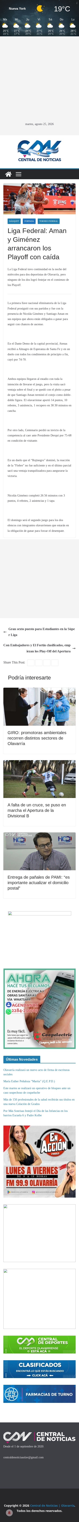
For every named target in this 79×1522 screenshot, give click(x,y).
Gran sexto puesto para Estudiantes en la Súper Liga (41, 632)
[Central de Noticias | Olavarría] (8, 174)
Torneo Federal (48, 221)
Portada (29, 221)
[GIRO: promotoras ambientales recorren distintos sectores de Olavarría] (39, 690)
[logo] (39, 1433)
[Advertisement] (39, 80)
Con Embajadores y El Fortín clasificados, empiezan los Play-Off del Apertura (37, 648)
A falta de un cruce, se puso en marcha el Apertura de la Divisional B (37, 810)
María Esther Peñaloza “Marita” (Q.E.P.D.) (29, 1081)
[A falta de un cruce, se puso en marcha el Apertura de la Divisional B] (39, 763)
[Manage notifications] (9, 1512)
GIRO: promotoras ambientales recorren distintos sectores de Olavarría (37, 738)
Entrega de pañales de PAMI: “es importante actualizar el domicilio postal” (39, 882)
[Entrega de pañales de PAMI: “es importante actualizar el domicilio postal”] (39, 835)
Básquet (14, 221)
